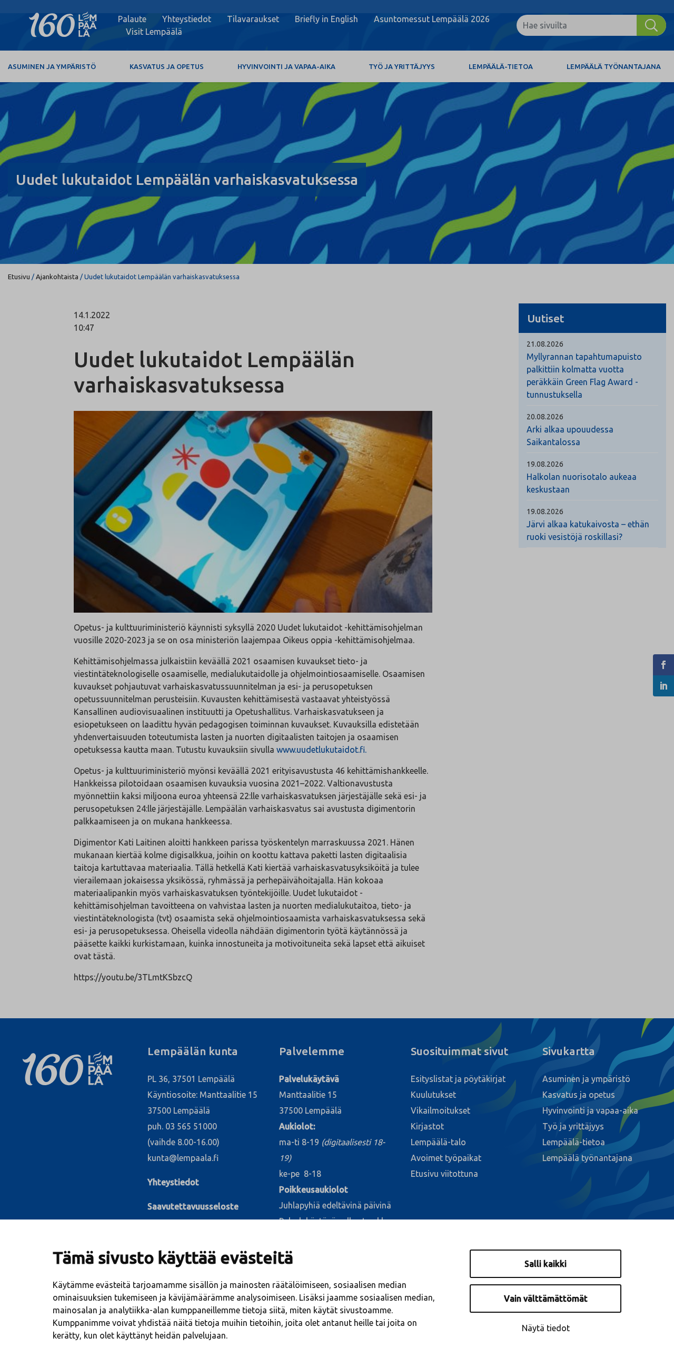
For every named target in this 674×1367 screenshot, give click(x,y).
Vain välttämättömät (546, 1298)
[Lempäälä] (63, 25)
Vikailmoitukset (440, 1110)
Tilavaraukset (253, 19)
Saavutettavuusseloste (193, 1206)
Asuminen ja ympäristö (52, 66)
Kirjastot (427, 1126)
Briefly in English (326, 19)
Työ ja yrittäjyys (402, 66)
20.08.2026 (545, 416)
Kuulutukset (433, 1094)
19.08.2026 (545, 464)
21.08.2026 (545, 344)
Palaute (132, 19)
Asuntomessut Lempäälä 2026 (432, 19)
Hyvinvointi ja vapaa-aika (286, 66)
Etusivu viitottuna (444, 1173)
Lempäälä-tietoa (501, 66)
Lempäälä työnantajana (614, 66)
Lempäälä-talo (438, 1142)
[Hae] (651, 25)
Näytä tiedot (546, 1328)
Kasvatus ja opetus (167, 66)
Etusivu (19, 276)
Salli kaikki (545, 1263)
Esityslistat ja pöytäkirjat (458, 1079)
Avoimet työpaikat (446, 1158)
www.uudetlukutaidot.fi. (322, 749)
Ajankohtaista (57, 276)
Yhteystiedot (186, 19)
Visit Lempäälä (154, 31)
